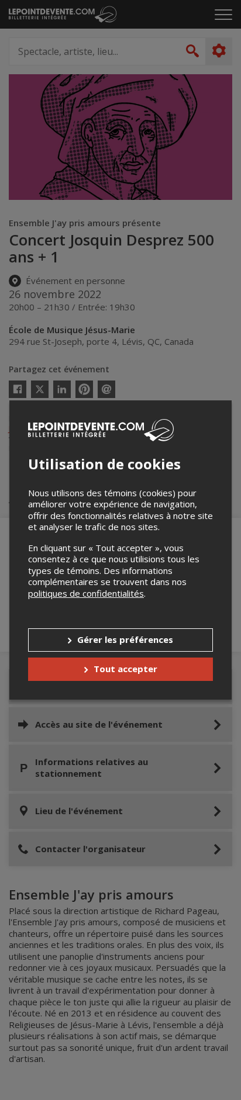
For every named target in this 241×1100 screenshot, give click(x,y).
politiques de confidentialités (86, 593)
